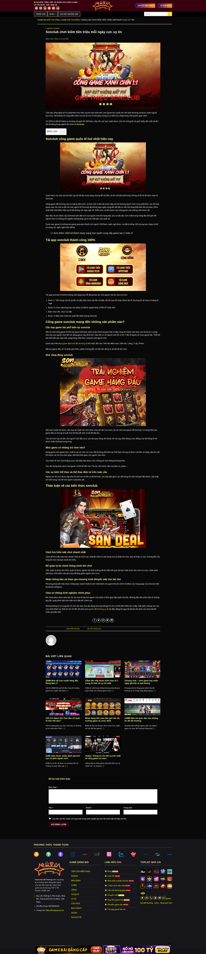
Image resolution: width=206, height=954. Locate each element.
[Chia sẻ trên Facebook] (94, 620)
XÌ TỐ (73, 899)
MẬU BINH (76, 881)
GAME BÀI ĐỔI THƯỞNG (48, 20)
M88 (67, 233)
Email (89, 808)
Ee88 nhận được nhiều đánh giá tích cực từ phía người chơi (63, 757)
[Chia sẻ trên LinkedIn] (112, 620)
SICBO (74, 913)
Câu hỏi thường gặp (69, 14)
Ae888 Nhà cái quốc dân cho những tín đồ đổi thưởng (141, 719)
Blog (52, 14)
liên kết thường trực (94, 629)
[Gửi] (170, 14)
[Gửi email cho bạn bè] (103, 620)
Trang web (128, 808)
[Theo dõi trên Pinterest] (49, 8)
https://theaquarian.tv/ (55, 910)
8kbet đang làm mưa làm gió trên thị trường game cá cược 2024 (102, 719)
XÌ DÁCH (75, 894)
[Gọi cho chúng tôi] (45, 8)
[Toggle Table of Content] (61, 132)
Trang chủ (40, 14)
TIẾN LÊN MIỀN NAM (80, 871)
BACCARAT (76, 908)
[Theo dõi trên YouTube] (53, 8)
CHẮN (74, 885)
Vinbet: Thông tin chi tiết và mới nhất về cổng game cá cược (103, 757)
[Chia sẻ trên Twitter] (99, 620)
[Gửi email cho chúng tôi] (40, 8)
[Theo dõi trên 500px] (57, 8)
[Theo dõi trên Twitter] (36, 8)
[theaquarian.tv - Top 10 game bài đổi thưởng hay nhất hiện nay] (103, 5)
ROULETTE (76, 917)
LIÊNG (74, 890)
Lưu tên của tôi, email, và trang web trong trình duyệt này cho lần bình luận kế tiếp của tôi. (89, 819)
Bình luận (53, 787)
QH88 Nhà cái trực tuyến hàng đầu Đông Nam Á (62, 682)
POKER (74, 876)
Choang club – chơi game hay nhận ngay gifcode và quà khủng (141, 682)
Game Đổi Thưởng (70, 20)
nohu (156, 903)
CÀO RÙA (75, 904)
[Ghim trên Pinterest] (107, 620)
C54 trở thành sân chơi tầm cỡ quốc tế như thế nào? (63, 719)
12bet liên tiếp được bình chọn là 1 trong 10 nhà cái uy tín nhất (101, 682)
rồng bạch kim (166, 903)
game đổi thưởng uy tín (99, 609)
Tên (51, 808)
